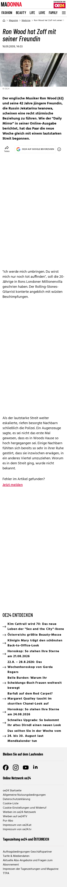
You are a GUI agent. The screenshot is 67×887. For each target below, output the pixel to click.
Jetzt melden (13, 484)
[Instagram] (16, 767)
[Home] (4, 20)
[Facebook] (6, 767)
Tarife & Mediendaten (16, 856)
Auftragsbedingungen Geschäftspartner (27, 852)
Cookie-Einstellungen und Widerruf (24, 808)
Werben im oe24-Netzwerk (19, 812)
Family (53, 12)
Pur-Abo (8, 820)
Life (32, 12)
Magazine (13, 20)
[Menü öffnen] (63, 12)
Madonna (26, 20)
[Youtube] (26, 767)
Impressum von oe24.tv (17, 829)
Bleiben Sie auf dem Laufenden (23, 754)
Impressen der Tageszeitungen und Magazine (30, 869)
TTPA (6, 873)
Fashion (6, 12)
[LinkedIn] (36, 767)
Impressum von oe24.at (17, 825)
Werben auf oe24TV (15, 816)
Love (42, 12)
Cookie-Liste (10, 803)
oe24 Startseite (12, 790)
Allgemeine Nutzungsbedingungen (24, 795)
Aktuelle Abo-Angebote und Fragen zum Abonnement (28, 862)
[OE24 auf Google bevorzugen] (59, 149)
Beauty (21, 12)
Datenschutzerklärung (16, 799)
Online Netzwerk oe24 (17, 778)
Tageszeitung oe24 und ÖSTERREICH (26, 839)
